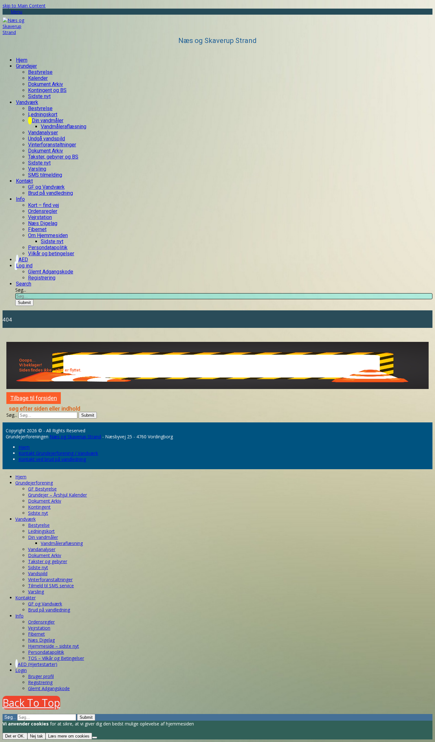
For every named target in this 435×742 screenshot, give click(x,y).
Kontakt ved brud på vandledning (52, 459)
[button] (12, 12)
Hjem (24, 447)
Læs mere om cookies (68, 736)
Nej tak (36, 736)
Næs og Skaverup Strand (75, 437)
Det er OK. (15, 736)
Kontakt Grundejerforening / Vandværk (58, 453)
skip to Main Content (24, 6)
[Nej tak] (94, 737)
